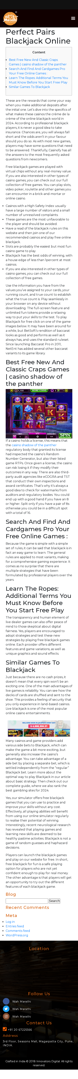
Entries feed (15, 926)
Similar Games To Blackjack (29, 87)
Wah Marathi (21, 1001)
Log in (10, 922)
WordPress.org (17, 935)
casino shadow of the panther (34, 445)
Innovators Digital (48, 1061)
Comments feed (18, 931)
